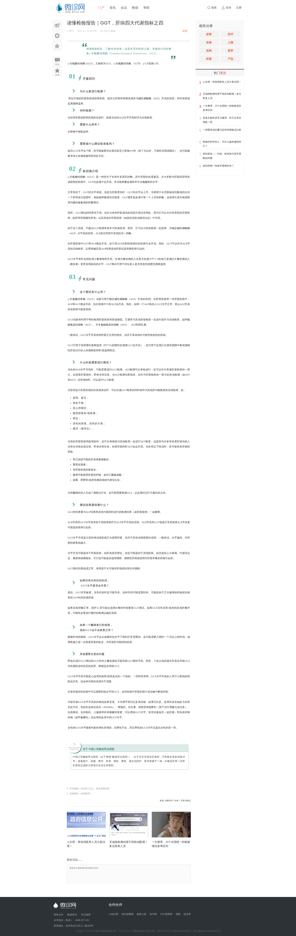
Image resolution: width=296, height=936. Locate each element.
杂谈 (209, 42)
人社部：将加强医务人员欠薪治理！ (222, 82)
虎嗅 (178, 914)
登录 (228, 7)
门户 (101, 7)
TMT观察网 (166, 914)
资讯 (112, 7)
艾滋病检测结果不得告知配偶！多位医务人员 (222, 96)
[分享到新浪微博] (57, 25)
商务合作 (58, 914)
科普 (209, 58)
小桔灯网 (113, 914)
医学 (230, 50)
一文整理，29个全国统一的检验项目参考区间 (222, 108)
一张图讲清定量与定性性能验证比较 (222, 130)
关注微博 (85, 914)
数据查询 (72, 914)
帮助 (146, 7)
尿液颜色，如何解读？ (81, 793)
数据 (135, 7)
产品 (230, 58)
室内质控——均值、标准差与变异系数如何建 (222, 156)
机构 (209, 50)
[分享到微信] (57, 35)
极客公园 (141, 914)
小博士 (70, 31)
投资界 (187, 914)
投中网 (153, 914)
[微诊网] (70, 7)
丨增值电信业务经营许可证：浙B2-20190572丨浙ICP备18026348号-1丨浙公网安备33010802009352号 (176, 931)
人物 (230, 42)
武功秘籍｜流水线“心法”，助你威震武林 (89, 788)
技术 (230, 34)
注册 (239, 7)
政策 (209, 34)
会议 (124, 7)
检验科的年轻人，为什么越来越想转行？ (222, 144)
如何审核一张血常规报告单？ (218, 166)
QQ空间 (57, 46)
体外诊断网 (127, 914)
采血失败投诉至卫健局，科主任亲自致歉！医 (222, 120)
